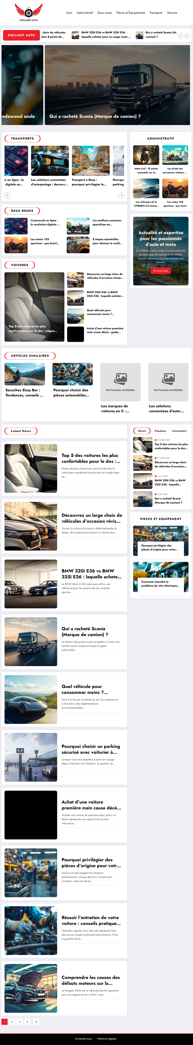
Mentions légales (106, 1039)
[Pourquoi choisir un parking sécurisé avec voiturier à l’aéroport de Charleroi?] (31, 757)
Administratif (85, 13)
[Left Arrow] (180, 36)
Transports (156, 13)
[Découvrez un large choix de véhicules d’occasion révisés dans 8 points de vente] (31, 526)
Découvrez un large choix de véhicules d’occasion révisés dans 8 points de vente (105, 276)
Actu (69, 13)
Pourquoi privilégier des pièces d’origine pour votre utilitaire (70, 116)
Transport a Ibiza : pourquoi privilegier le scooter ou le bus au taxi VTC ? (54, 182)
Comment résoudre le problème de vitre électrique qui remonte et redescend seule (159, 584)
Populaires (160, 431)
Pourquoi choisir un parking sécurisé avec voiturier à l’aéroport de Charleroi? (94, 182)
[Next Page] (36, 1022)
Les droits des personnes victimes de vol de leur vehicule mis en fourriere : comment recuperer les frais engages (175, 171)
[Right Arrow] (187, 36)
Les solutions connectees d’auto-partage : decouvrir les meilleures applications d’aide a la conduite (166, 408)
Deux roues (104, 13)
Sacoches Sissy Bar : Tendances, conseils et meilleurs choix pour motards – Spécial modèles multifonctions (24, 393)
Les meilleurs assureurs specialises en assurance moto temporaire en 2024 (107, 222)
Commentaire (179, 431)
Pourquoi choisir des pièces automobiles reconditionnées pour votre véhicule (71, 393)
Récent (142, 431)
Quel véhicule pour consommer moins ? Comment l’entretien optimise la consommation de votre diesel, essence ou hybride (105, 312)
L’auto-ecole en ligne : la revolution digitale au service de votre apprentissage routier (45, 222)
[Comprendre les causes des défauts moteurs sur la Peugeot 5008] (31, 988)
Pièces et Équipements (130, 13)
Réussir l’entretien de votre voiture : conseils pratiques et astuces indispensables (90, 921)
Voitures (172, 13)
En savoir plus (161, 270)
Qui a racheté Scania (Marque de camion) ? (126, 34)
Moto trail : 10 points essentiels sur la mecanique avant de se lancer (146, 171)
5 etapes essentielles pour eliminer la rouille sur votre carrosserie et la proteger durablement (107, 241)
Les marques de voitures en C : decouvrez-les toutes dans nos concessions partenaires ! (119, 408)
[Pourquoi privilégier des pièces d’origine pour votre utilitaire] (96, 85)
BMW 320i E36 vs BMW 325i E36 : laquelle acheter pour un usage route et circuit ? (66, 34)
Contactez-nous (83, 1039)
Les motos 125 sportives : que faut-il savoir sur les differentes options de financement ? (44, 241)
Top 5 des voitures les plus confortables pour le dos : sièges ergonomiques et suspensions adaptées (31, 329)
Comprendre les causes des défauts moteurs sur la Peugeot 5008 (91, 980)
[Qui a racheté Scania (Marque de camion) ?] (31, 641)
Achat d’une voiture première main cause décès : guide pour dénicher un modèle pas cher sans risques (105, 331)
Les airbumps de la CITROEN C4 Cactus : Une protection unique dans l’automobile (146, 204)
